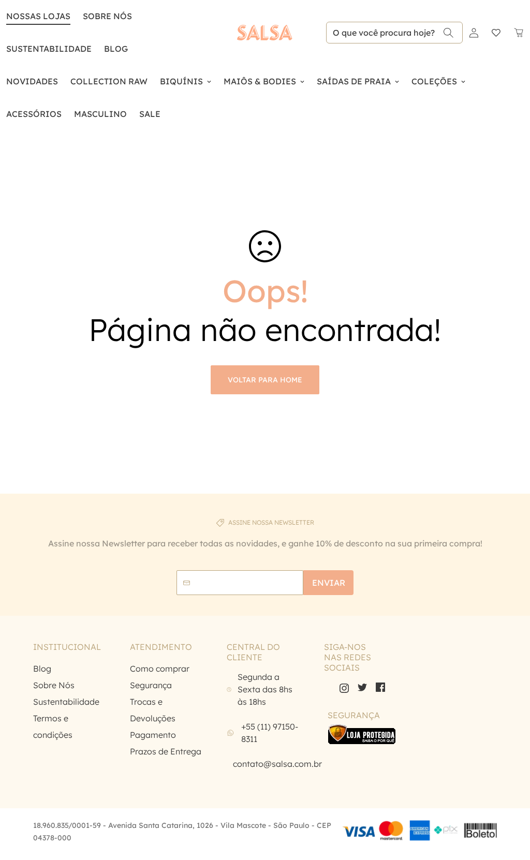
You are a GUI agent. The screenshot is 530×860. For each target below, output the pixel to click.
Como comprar (159, 668)
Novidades (32, 81)
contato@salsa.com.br (277, 764)
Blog (42, 668)
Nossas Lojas (38, 16)
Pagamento (153, 735)
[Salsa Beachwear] (264, 33)
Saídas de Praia (354, 81)
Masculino (100, 114)
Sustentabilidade (49, 48)
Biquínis (181, 81)
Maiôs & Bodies (260, 81)
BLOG (116, 48)
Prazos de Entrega (165, 751)
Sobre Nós (107, 16)
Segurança (151, 685)
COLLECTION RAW (109, 81)
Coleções (434, 81)
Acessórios (34, 114)
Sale (149, 114)
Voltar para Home (265, 379)
